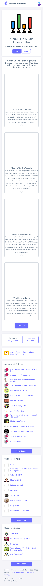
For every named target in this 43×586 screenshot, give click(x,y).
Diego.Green (13, 341)
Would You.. (15, 495)
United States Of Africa (19, 511)
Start (17, 51)
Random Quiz (15, 441)
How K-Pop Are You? (18, 390)
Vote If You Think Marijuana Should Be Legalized (24, 470)
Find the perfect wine (18, 421)
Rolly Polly (14, 505)
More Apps (21, 564)
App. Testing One (17, 411)
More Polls (21, 520)
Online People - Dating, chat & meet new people (22, 353)
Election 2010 (15, 480)
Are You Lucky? (16, 554)
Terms (20, 578)
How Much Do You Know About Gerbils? (22, 380)
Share (26, 51)
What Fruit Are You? (18, 436)
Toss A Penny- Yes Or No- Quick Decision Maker (23, 549)
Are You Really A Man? (19, 406)
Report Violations (10, 581)
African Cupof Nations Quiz (21, 375)
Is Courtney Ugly (17, 485)
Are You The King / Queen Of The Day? (23, 370)
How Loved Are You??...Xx (20, 539)
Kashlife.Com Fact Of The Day (22, 426)
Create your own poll (30, 339)
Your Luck (14, 534)
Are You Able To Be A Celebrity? (23, 385)
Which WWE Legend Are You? (22, 396)
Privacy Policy (9, 578)
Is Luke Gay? (15, 490)
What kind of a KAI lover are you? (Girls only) (23, 416)
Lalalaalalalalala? (17, 401)
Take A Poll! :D (16, 475)
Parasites (14, 544)
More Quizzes (21, 451)
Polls (12, 465)
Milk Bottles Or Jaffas (19, 500)
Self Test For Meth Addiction (21, 431)
